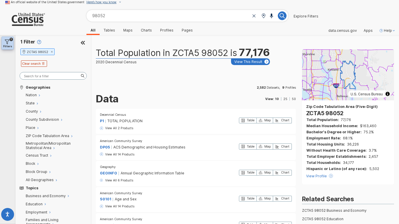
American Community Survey (121, 141)
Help (388, 31)
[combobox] (187, 15)
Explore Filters (306, 16)
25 (285, 99)
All (93, 30)
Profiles (167, 30)
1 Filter (27, 42)
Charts (146, 30)
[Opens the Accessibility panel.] (7, 215)
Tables (109, 30)
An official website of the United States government (47, 2)
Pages (187, 30)
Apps (368, 31)
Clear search (31, 63)
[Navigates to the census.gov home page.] (22, 24)
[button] (263, 16)
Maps (128, 30)
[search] (53, 76)
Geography (108, 167)
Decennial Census (113, 114)
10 (277, 99)
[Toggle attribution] (387, 93)
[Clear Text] (254, 16)
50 (294, 99)
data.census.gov (342, 31)
